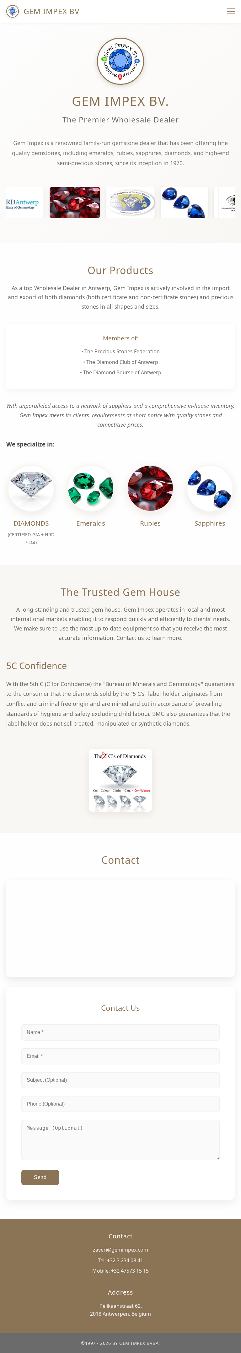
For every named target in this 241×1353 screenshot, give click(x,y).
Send (40, 1177)
